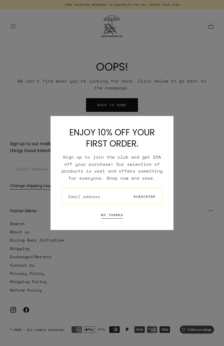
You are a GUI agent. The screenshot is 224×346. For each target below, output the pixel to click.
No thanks (112, 215)
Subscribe (145, 196)
